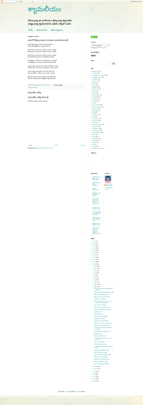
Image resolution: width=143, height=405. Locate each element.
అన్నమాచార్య (95, 71)
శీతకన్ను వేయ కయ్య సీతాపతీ (100, 357)
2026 (94, 380)
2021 (94, 264)
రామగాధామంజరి (96, 130)
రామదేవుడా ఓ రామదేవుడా (100, 299)
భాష (93, 116)
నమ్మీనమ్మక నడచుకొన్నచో (99, 318)
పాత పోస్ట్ (82, 145)
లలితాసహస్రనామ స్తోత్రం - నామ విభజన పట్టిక (96, 178)
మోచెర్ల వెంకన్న (95, 120)
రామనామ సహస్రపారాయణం (100, 344)
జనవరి (96, 266)
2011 (94, 241)
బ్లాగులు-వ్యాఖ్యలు (96, 107)
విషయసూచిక (42, 30)
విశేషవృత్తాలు (95, 138)
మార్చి (95, 270)
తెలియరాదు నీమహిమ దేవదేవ (101, 361)
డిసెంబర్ (96, 369)
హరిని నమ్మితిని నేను (98, 314)
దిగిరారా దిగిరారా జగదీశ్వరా (100, 305)
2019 (94, 259)
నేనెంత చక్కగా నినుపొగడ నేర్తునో (101, 321)
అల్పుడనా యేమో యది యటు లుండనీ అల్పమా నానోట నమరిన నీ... (102, 302)
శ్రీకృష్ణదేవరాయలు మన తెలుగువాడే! (96, 224)
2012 (94, 243)
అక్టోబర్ (96, 286)
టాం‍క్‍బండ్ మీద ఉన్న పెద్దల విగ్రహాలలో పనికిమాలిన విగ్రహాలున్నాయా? (96, 230)
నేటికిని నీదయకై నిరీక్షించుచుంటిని (101, 294)
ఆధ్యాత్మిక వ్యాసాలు (96, 77)
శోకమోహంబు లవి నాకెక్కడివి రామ (102, 325)
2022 (94, 371)
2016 (94, 252)
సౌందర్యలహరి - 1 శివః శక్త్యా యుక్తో (96, 208)
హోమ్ (30, 30)
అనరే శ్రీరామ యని (98, 312)
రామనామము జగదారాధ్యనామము (102, 307)
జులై (95, 279)
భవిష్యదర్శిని (95, 111)
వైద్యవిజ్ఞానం (95, 140)
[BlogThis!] (56, 85)
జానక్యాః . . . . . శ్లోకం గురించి (95, 189)
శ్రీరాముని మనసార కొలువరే (100, 336)
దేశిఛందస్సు (95, 99)
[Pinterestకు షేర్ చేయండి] (62, 85)
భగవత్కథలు (95, 108)
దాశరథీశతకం (95, 97)
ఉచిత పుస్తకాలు (57, 30)
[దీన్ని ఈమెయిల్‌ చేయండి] (54, 85)
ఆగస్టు (95, 282)
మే (95, 275)
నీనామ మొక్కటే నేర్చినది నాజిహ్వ (101, 363)
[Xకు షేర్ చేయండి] (58, 85)
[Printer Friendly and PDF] (94, 37)
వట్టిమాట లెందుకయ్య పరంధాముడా (102, 296)
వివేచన (94, 136)
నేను (93, 103)
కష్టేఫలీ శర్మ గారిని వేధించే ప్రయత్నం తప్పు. (96, 219)
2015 (94, 250)
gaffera (67, 391)
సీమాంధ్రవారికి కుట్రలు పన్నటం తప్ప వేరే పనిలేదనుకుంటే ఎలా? (95, 201)
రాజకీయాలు (95, 126)
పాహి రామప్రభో (95, 105)
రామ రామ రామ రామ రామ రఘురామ (103, 323)
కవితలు (94, 85)
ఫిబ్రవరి (96, 268)
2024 (94, 376)
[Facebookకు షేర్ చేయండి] (60, 85)
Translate (103, 47)
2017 (94, 255)
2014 (94, 248)
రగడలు (94, 122)
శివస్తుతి (94, 146)
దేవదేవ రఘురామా (98, 333)
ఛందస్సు (94, 91)
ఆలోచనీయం (95, 79)
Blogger (78, 391)
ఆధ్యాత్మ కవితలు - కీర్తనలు (98, 75)
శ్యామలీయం (44, 9)
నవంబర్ (96, 366)
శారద (93, 144)
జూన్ (95, 277)
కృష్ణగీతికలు (95, 87)
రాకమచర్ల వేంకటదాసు (97, 124)
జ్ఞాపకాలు (94, 93)
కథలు (93, 83)
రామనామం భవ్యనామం (99, 342)
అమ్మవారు (94, 73)
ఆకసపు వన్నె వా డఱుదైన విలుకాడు (102, 359)
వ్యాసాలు (94, 142)
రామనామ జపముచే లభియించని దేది (102, 309)
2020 (94, 262)
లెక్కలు (94, 134)
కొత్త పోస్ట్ (30, 145)
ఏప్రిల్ (95, 273)
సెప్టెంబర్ (96, 284)
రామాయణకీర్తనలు (96, 132)
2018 (94, 257)
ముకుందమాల (95, 118)
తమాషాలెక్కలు (95, 95)
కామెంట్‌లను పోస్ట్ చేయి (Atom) (46, 148)
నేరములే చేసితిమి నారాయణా (100, 352)
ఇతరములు (95, 81)
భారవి (93, 112)
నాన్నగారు (94, 101)
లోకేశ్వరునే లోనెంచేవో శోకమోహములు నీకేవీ (104, 292)
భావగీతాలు (95, 114)
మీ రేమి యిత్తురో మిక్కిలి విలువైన (101, 350)
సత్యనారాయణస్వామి (97, 148)
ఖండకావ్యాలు (95, 89)
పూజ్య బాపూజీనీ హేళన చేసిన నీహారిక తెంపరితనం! (96, 213)
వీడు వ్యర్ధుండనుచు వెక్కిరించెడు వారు (102, 331)
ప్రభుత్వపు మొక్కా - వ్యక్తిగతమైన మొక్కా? (96, 194)
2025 (94, 378)
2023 (94, 374)
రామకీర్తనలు (34, 87)
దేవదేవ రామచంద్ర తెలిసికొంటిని (101, 316)
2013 (94, 246)
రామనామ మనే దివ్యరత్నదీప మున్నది (102, 354)
